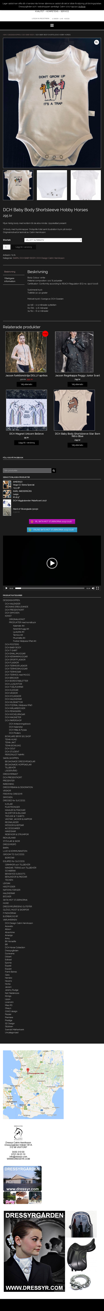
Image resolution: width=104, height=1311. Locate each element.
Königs (8, 996)
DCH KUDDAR (11, 690)
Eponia (8, 963)
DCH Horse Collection (15, 947)
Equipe (8, 969)
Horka (7, 984)
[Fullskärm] (97, 588)
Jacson (8, 987)
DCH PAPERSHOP (13, 720)
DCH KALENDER (12, 604)
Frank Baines (11, 972)
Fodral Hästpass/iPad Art (24, 641)
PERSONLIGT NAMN (14, 754)
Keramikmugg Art (21, 629)
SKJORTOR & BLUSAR (15, 813)
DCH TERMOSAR (13, 672)
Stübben (9, 1026)
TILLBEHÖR (10, 767)
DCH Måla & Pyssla (18, 730)
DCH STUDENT (12, 751)
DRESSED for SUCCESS (14, 800)
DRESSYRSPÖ (9, 844)
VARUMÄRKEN (10, 920)
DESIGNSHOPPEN (14, 35)
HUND (6, 903)
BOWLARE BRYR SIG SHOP (18, 736)
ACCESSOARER (12, 828)
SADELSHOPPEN (11, 758)
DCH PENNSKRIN (13, 711)
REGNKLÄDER (12, 822)
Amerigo (9, 935)
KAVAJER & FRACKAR (15, 810)
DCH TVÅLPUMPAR (14, 687)
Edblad (8, 959)
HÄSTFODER (9, 886)
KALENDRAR (9, 893)
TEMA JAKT (10, 742)
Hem (4, 35)
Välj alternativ (26, 384)
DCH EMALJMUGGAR (15, 653)
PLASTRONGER (12, 807)
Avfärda (81, 6)
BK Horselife (10, 941)
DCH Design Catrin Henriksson (50, 258)
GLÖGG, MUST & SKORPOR (16, 910)
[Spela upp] (6, 588)
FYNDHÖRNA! (9, 913)
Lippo (7, 999)
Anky (7, 938)
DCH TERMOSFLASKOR (16, 666)
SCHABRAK (10, 871)
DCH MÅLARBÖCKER (15, 708)
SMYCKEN (7, 797)
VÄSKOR (7, 790)
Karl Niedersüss (12, 993)
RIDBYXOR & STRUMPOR (17, 834)
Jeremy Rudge (11, 990)
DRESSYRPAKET (10, 774)
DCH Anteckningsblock (20, 724)
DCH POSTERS (12, 644)
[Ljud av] (93, 588)
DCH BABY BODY (28, 35)
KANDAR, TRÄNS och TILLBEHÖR (20, 868)
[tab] (14, 272)
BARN (16, 258)
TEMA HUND (11, 739)
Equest (8, 965)
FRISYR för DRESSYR (12, 794)
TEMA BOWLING (13, 745)
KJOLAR (9, 804)
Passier (8, 1014)
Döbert (8, 956)
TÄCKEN (9, 880)
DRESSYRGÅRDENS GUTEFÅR (17, 906)
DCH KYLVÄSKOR (13, 696)
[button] (52, 563)
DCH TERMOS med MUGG (17, 675)
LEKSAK (6, 883)
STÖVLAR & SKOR (11, 841)
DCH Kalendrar (16, 727)
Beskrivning (9, 271)
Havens (8, 981)
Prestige (8, 1020)
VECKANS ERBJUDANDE (16, 607)
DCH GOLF (10, 748)
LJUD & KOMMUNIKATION (15, 851)
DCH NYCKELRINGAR (15, 714)
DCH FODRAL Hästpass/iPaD (18, 705)
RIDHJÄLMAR (9, 838)
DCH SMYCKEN (12, 613)
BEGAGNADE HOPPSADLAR (18, 764)
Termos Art (18, 635)
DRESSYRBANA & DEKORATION (18, 787)
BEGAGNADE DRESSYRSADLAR (20, 761)
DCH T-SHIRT (11, 650)
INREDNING (8, 784)
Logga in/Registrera (40, 18)
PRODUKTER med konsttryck (22, 622)
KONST (8, 616)
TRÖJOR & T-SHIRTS (14, 816)
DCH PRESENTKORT (14, 610)
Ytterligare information (9, 280)
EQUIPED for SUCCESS (14, 861)
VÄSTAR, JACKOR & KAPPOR (18, 819)
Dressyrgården (11, 950)
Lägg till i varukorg (24, 247)
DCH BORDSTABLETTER (16, 681)
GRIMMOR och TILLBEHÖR (17, 864)
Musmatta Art (19, 638)
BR (6, 944)
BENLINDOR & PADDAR (16, 877)
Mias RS (8, 1005)
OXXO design (11, 1011)
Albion (8, 929)
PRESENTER (8, 780)
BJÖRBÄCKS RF (10, 916)
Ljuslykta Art (18, 632)
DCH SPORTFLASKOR (15, 659)
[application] (52, 563)
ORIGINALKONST (17, 619)
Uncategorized (11, 1032)
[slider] (49, 588)
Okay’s (8, 1008)
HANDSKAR (10, 831)
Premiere (9, 1017)
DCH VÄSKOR (11, 693)
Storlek (7, 240)
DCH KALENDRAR (13, 699)
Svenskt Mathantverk (14, 1029)
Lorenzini (9, 1002)
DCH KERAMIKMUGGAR (16, 656)
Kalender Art (18, 626)
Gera (7, 975)
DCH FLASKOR (12, 662)
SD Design (10, 1023)
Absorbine (10, 932)
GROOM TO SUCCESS (13, 854)
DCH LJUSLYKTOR (13, 684)
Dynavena (9, 953)
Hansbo (8, 978)
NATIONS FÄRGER (11, 890)
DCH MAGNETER (13, 717)
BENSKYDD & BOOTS (15, 874)
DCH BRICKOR (12, 678)
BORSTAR (9, 858)
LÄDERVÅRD (11, 770)
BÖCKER (7, 896)
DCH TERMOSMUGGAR (16, 669)
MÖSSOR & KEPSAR (14, 825)
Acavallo (9, 926)
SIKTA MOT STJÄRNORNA (15, 900)
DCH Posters (15, 733)
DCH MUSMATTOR (14, 702)
